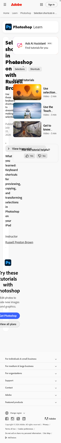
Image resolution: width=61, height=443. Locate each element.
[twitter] (18, 418)
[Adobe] (16, 4)
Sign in (51, 4)
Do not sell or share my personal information (23, 433)
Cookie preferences (25, 429)
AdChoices (12, 437)
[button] (41, 4)
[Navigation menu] (5, 4)
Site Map (46, 433)
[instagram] (12, 418)
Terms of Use (10, 429)
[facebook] (6, 418)
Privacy (46, 424)
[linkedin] (24, 418)
